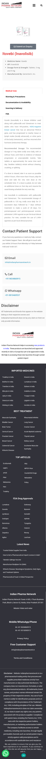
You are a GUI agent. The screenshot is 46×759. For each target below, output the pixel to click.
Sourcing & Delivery (14, 108)
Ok (24, 755)
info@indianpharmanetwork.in (18, 262)
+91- (12, 278)
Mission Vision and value (23, 608)
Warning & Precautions (15, 96)
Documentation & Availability (18, 102)
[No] (43, 750)
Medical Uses (11, 91)
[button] (34, 5)
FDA (7, 114)
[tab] (22, 91)
